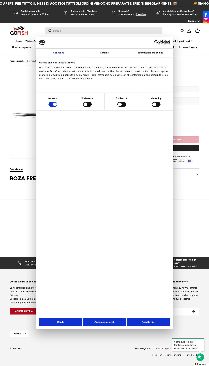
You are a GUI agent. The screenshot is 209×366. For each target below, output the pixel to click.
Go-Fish (19, 348)
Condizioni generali (143, 348)
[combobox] (103, 30)
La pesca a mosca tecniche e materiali (167, 355)
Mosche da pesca (21, 47)
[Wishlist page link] (182, 30)
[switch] (87, 104)
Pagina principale (17, 61)
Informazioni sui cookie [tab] (150, 52)
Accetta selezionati (104, 322)
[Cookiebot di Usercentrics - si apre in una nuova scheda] (156, 42)
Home (18, 41)
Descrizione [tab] (16, 169)
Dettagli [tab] (104, 52)
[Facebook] (206, 14)
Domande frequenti (163, 348)
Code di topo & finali (179, 41)
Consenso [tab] (58, 52)
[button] (201, 364)
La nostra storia (23, 311)
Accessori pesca (188, 47)
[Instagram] (206, 20)
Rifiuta (60, 322)
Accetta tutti (148, 322)
